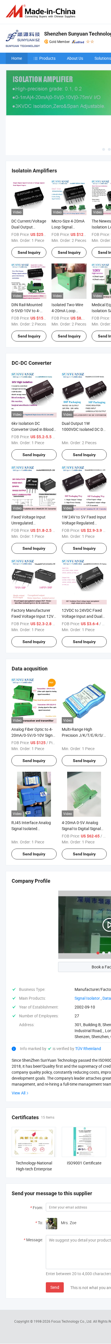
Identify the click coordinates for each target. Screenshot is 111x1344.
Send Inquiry (29, 252)
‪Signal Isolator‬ (87, 998)
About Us (75, 58)
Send (54, 1287)
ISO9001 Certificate (84, 1163)
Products (47, 58)
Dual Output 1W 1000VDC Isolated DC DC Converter (84, 429)
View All (18, 1093)
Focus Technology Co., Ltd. (72, 1321)
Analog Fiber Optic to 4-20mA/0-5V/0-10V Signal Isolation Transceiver (33, 735)
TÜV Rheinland (88, 1048)
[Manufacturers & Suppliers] (41, 11)
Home (16, 58)
